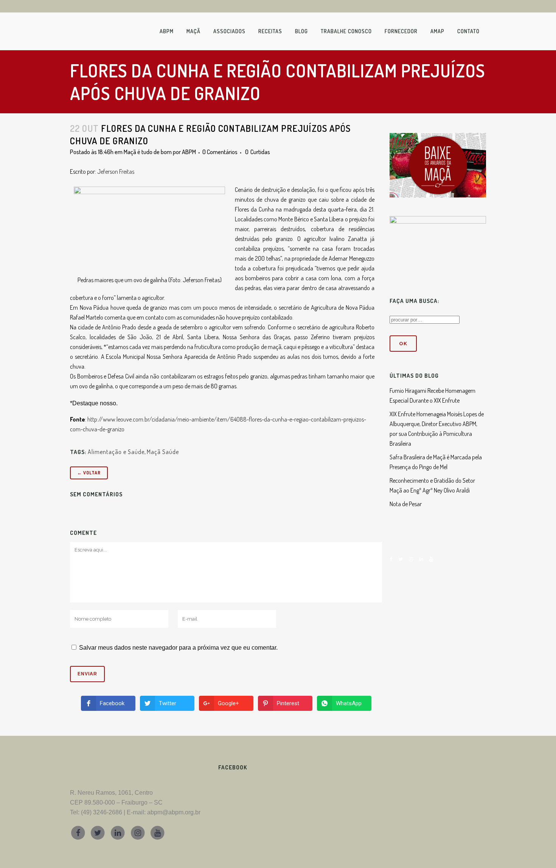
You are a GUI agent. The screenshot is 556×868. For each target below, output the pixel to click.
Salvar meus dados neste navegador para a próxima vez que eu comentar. (178, 647)
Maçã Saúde (163, 452)
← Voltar (89, 473)
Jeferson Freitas (115, 171)
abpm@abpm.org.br (173, 812)
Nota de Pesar (406, 504)
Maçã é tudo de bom (148, 152)
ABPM (189, 152)
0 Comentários (220, 152)
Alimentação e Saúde (116, 452)
